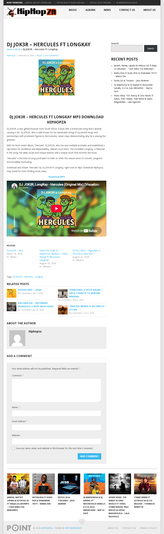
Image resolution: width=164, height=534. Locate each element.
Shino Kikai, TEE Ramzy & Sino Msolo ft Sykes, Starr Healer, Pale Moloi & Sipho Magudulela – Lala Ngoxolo (133, 98)
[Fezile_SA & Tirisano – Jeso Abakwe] (69, 484)
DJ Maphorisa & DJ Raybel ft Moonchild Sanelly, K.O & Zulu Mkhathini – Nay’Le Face (133, 88)
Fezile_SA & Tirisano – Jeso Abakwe (131, 80)
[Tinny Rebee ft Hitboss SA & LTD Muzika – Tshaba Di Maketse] (145, 484)
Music (73, 9)
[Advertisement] (65, 30)
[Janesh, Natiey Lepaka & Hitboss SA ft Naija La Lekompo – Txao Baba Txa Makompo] (18, 484)
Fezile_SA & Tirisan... (101, 3)
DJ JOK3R (17, 276)
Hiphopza (11, 55)
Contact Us (127, 9)
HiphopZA (47, 528)
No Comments (51, 55)
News (107, 9)
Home (9, 49)
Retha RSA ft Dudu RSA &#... (71, 3)
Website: (16, 435)
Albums (90, 9)
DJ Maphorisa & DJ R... (127, 3)
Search (115, 43)
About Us (149, 9)
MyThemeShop (73, 528)
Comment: (17, 375)
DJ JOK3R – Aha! (15, 250)
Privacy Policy (148, 528)
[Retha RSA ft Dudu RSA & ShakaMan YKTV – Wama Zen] (43, 484)
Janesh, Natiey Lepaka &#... (39, 3)
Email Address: (20, 421)
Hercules (28, 276)
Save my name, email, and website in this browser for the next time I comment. (54, 448)
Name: (16, 407)
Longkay (39, 276)
